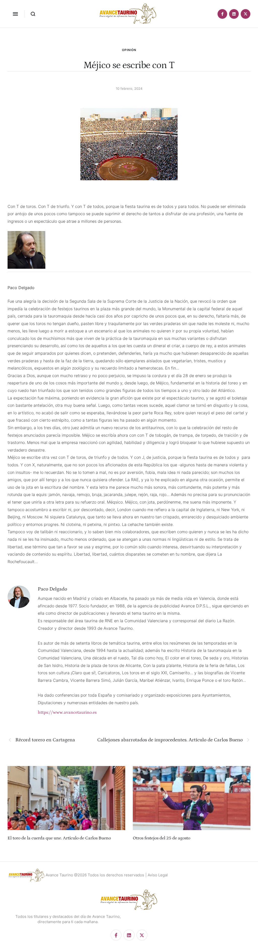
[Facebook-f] (222, 14)
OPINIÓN (129, 50)
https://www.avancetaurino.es (67, 712)
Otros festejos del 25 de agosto (161, 838)
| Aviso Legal (156, 875)
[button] (15, 14)
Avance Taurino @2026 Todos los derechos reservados (95, 875)
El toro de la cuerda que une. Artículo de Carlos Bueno (59, 838)
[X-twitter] (245, 14)
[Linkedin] (234, 14)
